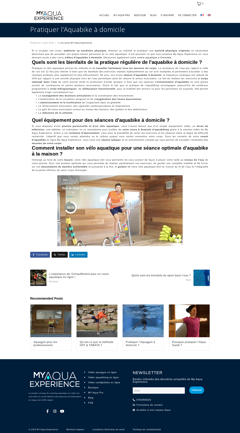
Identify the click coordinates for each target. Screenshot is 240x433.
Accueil (104, 15)
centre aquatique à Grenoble (154, 57)
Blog (153, 15)
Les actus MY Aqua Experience (76, 43)
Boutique (140, 15)
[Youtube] (62, 411)
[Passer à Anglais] (209, 15)
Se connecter (187, 15)
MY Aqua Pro (122, 15)
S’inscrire (167, 15)
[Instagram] (54, 411)
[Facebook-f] (47, 411)
